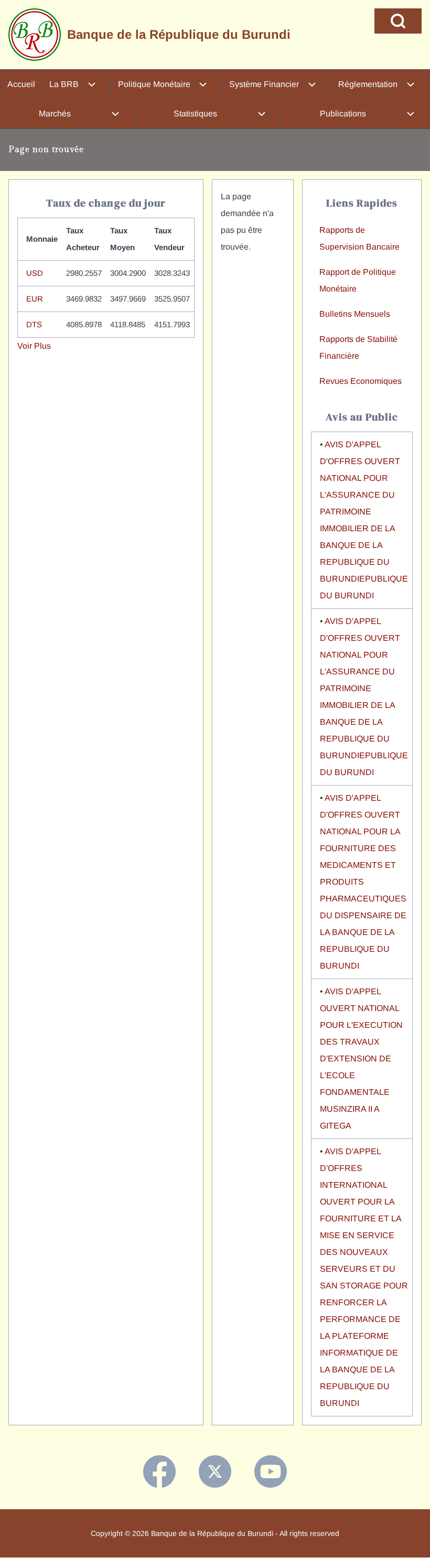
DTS (34, 324)
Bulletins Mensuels (354, 313)
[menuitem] (21, 84)
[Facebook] (159, 1471)
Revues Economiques (360, 381)
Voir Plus (34, 345)
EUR (34, 298)
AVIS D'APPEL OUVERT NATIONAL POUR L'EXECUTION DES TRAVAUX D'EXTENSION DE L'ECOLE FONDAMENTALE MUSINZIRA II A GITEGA (361, 1058)
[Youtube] (270, 1471)
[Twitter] (215, 1471)
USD (34, 272)
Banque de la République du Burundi (179, 34)
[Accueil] (34, 34)
